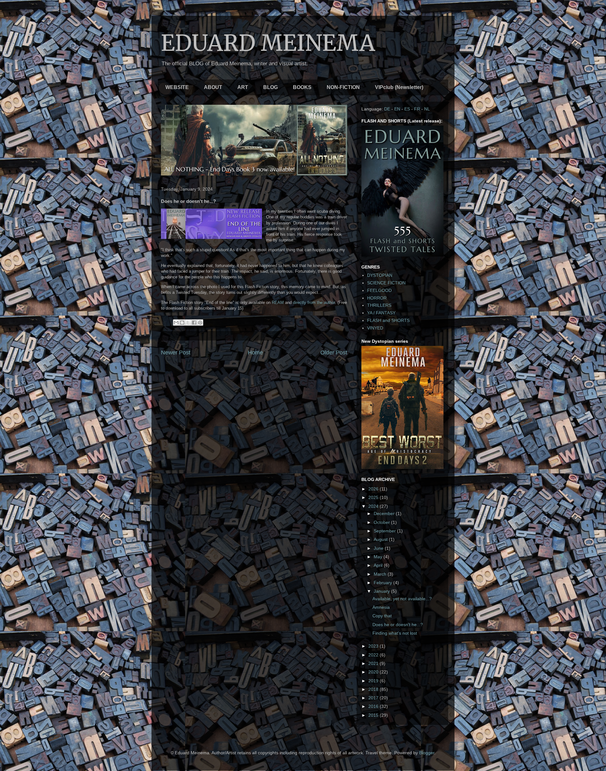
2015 (374, 715)
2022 (374, 654)
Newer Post (175, 352)
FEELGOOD (379, 290)
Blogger (426, 752)
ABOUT (213, 87)
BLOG (270, 87)
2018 (374, 689)
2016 (374, 706)
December (385, 513)
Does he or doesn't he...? (397, 624)
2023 (374, 646)
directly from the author (314, 302)
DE (387, 108)
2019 (374, 680)
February (383, 582)
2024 (374, 506)
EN (397, 108)
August (381, 539)
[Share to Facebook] (194, 322)
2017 (374, 697)
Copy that (382, 615)
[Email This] (176, 322)
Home (255, 352)
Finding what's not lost (394, 633)
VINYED (375, 327)
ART (242, 87)
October (382, 522)
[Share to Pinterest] (200, 322)
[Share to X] (188, 322)
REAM (278, 302)
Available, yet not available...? (402, 598)
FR (417, 108)
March (381, 574)
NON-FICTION (343, 87)
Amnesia (381, 607)
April (379, 565)
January (382, 591)
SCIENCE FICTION (386, 282)
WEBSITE (177, 87)
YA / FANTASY (381, 312)
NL (427, 108)
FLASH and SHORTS (388, 320)
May (378, 556)
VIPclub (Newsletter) (399, 87)
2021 (374, 663)
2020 (374, 671)
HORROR (377, 297)
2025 (374, 497)
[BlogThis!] (182, 322)
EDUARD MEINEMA (268, 43)
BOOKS (302, 87)
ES (407, 108)
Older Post (333, 352)
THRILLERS (379, 305)
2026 (374, 488)
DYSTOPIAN (379, 275)
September (385, 530)
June (379, 548)
